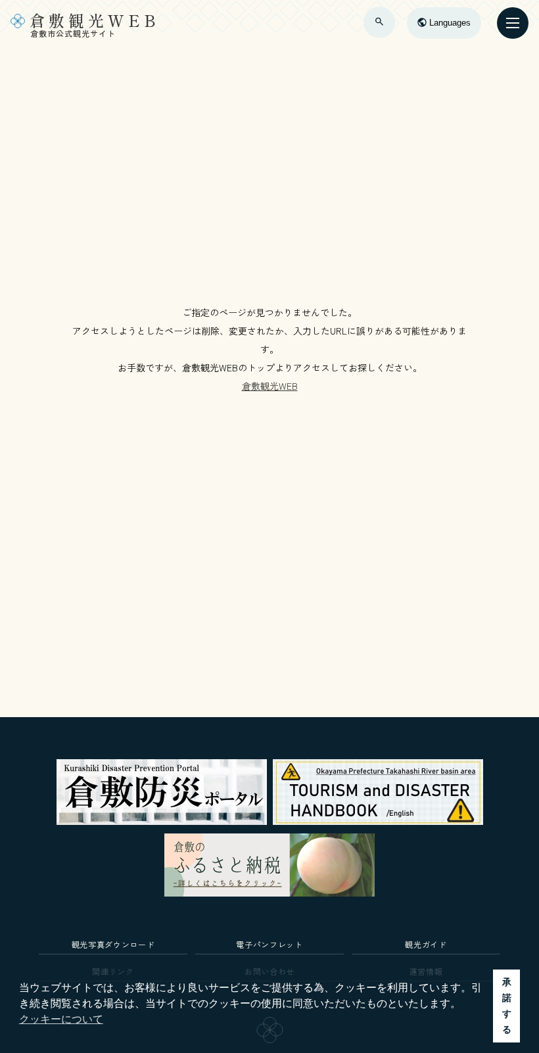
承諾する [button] (506, 1006)
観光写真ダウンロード (113, 944)
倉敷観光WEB (270, 385)
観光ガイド (425, 944)
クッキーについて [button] (61, 1019)
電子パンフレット (269, 944)
